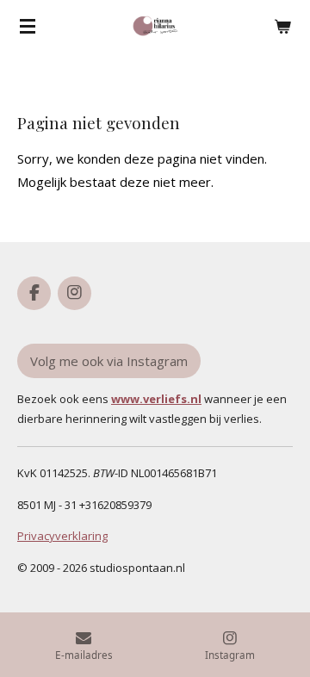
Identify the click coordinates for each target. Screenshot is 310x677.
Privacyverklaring (62, 535)
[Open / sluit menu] (27, 26)
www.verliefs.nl (156, 399)
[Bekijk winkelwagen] (282, 26)
